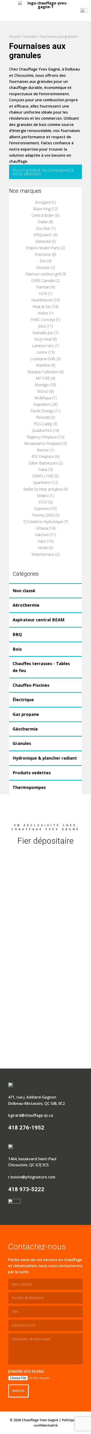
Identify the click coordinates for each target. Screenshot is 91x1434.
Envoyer (18, 1391)
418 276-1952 (26, 1127)
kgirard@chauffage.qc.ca (30, 1115)
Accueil (14, 36)
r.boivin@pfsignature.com (31, 1177)
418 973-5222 (26, 1189)
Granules (30, 36)
